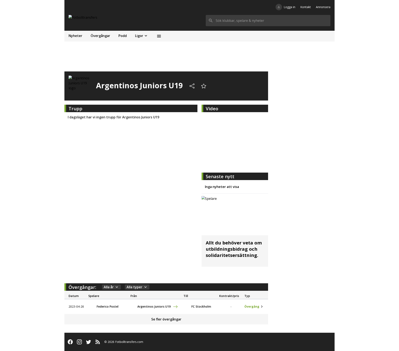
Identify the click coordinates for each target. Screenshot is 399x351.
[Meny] (159, 36)
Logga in (289, 7)
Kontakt (305, 7)
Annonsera (323, 7)
